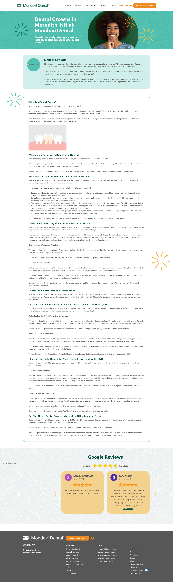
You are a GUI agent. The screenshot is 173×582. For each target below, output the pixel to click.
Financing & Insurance (137, 552)
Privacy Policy (134, 567)
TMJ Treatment (71, 573)
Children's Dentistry (73, 558)
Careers (112, 5)
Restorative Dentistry (73, 555)
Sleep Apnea (70, 570)
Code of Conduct (135, 573)
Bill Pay (102, 5)
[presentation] (55, 492)
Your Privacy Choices (137, 570)
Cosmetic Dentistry (72, 552)
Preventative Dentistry (73, 549)
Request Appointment (144, 5)
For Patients (90, 5)
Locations (67, 5)
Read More (128, 508)
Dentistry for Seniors (73, 561)
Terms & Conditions (136, 564)
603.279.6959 (125, 5)
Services (78, 5)
